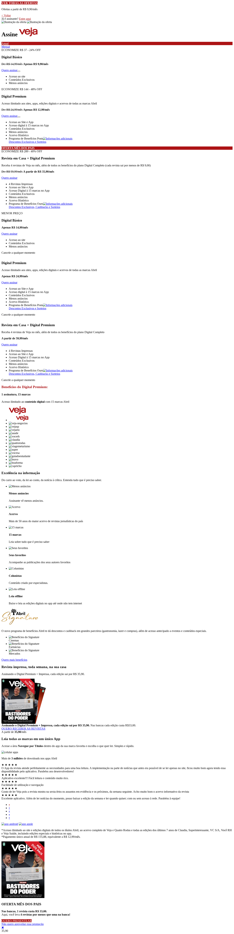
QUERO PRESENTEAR (16, 920)
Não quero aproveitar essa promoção (22, 924)
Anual (5, 43)
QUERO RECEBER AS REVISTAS (23, 728)
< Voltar (6, 15)
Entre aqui (25, 18)
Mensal (5, 46)
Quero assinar (9, 70)
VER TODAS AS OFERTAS (19, 3)
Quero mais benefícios (14, 659)
